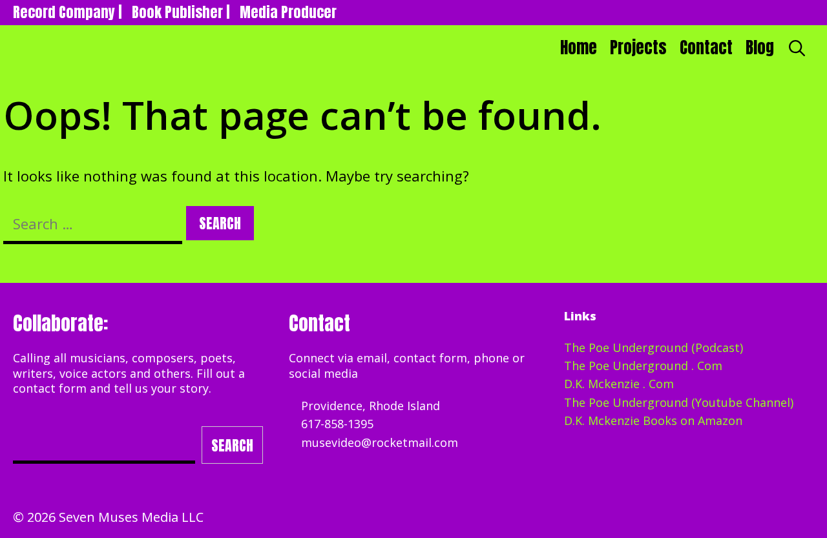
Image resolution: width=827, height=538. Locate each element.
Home (578, 47)
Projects (638, 47)
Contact (706, 47)
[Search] (797, 48)
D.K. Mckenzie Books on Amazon (653, 420)
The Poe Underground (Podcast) (653, 347)
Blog (760, 47)
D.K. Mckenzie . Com (619, 383)
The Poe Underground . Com (643, 365)
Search (232, 445)
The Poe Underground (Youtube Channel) (678, 402)
